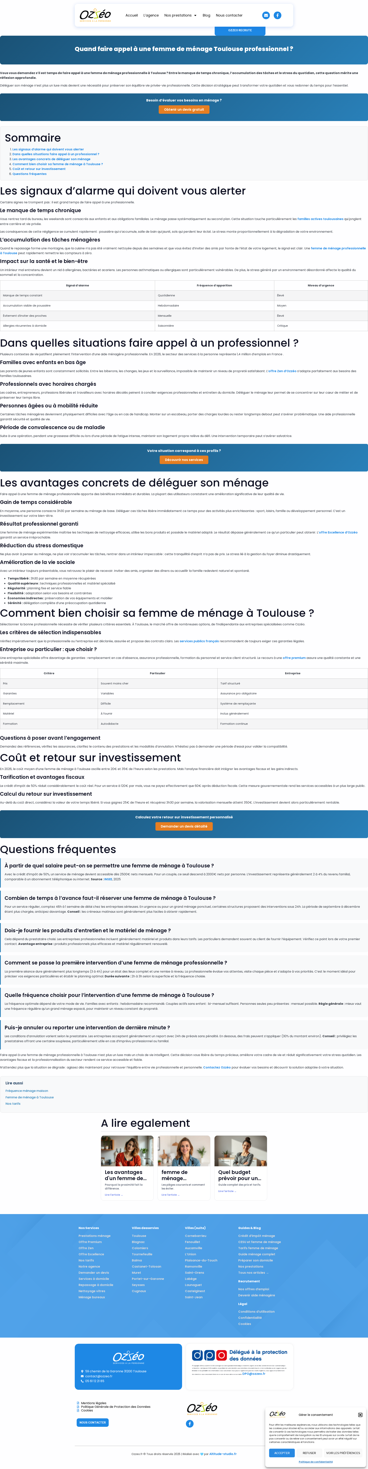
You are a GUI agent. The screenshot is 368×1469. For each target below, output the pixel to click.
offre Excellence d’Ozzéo (338, 532)
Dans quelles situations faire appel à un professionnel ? (55, 154)
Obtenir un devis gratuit (184, 109)
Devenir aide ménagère (256, 1295)
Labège (191, 1279)
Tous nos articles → (253, 1272)
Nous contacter (229, 15)
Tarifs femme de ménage (258, 1248)
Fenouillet (192, 1242)
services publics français (199, 641)
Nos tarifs (13, 1103)
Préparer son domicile (255, 1260)
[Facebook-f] (277, 15)
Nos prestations (178, 15)
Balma (137, 1260)
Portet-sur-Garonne (148, 1279)
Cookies (244, 1324)
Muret (136, 1272)
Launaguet (193, 1285)
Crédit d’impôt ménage (256, 1236)
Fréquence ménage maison (27, 1091)
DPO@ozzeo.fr (253, 1374)
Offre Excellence (91, 1254)
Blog (206, 15)
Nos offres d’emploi (253, 1289)
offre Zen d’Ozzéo (282, 371)
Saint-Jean (194, 1297)
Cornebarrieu (195, 1236)
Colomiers (140, 1248)
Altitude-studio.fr (223, 1454)
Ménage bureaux (92, 1297)
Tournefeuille (142, 1254)
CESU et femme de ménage (259, 1242)
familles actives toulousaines (320, 219)
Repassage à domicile (96, 1285)
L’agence (151, 15)
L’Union (190, 1254)
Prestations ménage (95, 1236)
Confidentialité (250, 1318)
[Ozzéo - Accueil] (277, 1417)
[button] (360, 1415)
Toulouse (139, 1236)
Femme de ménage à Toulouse (30, 1097)
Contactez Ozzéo (217, 1067)
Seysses (138, 1285)
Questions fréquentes (29, 174)
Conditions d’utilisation (256, 1311)
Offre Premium (90, 1242)
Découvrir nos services (184, 460)
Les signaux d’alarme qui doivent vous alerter (48, 149)
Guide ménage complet (256, 1254)
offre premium (294, 658)
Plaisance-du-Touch (201, 1260)
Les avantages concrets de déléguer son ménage (51, 159)
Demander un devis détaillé (184, 826)
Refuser (309, 1453)
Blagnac (138, 1242)
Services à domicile (94, 1279)
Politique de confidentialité (316, 1461)
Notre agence (89, 1266)
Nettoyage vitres (92, 1291)
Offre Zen (86, 1248)
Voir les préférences (343, 1453)
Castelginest (195, 1291)
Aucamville (193, 1248)
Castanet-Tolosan (146, 1266)
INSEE (108, 879)
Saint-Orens (194, 1272)
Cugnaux (139, 1291)
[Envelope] (266, 15)
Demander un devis (94, 1272)
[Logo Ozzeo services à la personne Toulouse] (95, 15)
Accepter (282, 1453)
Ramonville (193, 1266)
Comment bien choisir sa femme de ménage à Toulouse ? (57, 164)
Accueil (132, 15)
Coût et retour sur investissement (39, 169)
